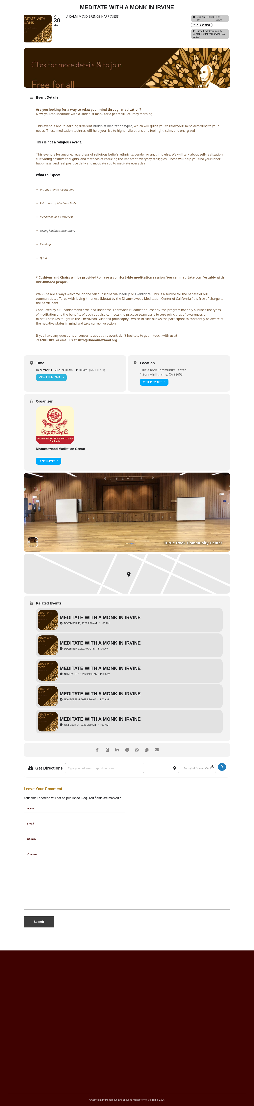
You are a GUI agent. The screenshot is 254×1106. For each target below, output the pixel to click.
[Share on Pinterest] (127, 750)
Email (12, 1013)
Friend (16, 1070)
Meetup (124, 294)
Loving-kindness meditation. (57, 231)
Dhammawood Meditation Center (60, 449)
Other (15, 1075)
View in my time (201, 25)
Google (16, 1044)
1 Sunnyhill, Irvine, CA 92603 (161, 374)
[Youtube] (205, 1006)
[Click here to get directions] (222, 767)
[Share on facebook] (97, 750)
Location (147, 363)
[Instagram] (193, 1006)
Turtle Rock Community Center (163, 370)
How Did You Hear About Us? (30, 1035)
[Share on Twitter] (107, 750)
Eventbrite (143, 294)
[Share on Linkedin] (117, 750)
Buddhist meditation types (112, 126)
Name (13, 990)
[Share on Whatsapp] (137, 750)
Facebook (19, 1049)
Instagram (19, 1055)
